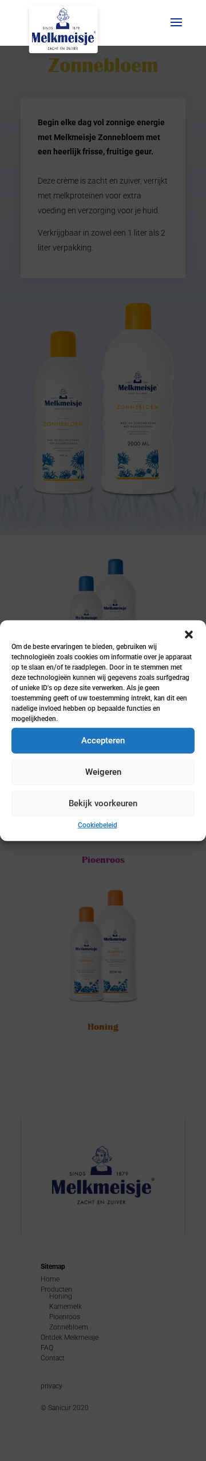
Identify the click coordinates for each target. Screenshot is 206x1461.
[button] (189, 634)
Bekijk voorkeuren (103, 803)
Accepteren (103, 740)
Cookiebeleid (97, 825)
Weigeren (103, 772)
